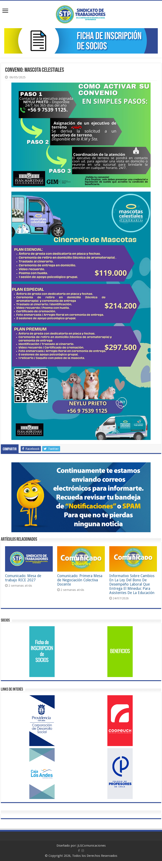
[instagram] (82, 850)
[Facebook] (79, 850)
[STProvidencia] (81, 13)
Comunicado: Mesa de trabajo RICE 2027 (23, 578)
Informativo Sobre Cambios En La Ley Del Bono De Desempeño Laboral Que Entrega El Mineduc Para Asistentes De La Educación (131, 584)
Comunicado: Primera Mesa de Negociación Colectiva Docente (79, 580)
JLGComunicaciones (91, 845)
